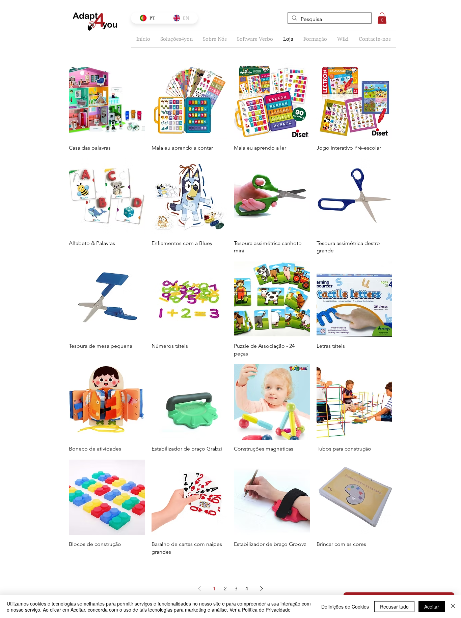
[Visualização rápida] (107, 101)
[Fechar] (453, 606)
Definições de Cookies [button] (345, 606)
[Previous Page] (199, 588)
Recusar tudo (394, 606)
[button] (382, 18)
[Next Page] (261, 588)
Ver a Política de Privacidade (260, 609)
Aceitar (431, 606)
